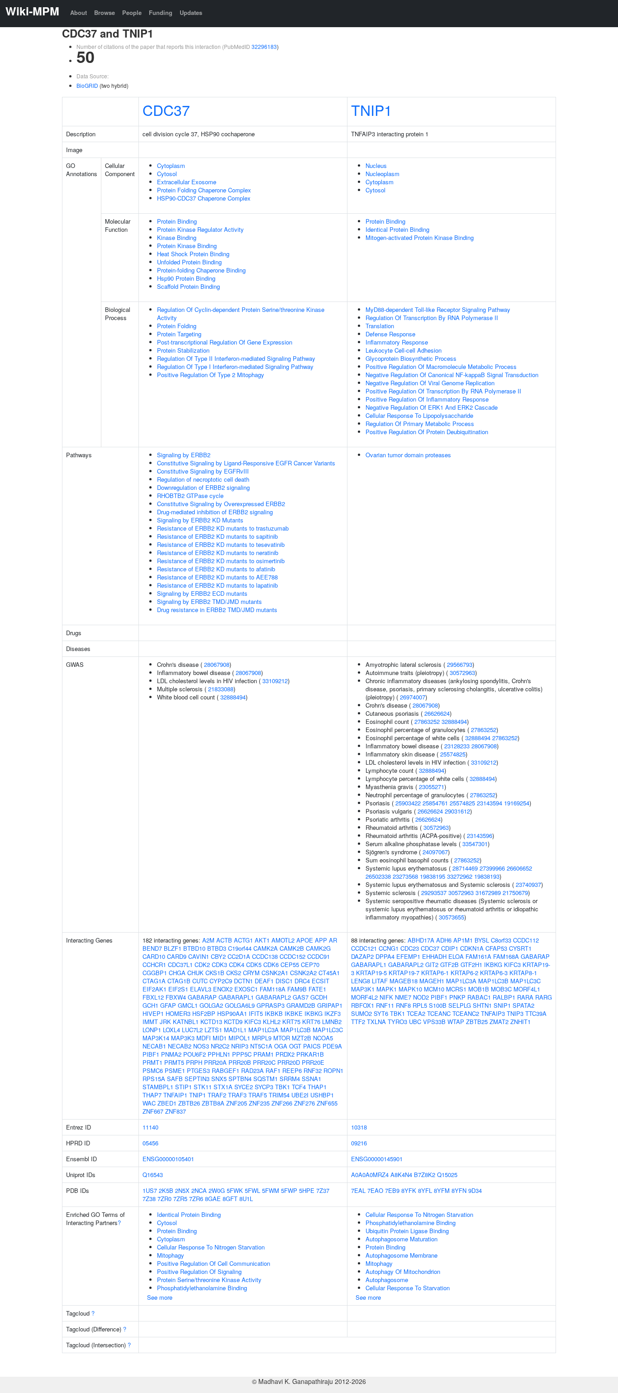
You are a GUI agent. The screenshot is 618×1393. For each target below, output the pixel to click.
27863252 (427, 721)
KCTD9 (233, 1021)
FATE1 (317, 989)
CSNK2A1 (274, 972)
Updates (191, 12)
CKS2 (233, 972)
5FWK (235, 1190)
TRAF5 (257, 1095)
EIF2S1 (178, 989)
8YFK (408, 1190)
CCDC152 (292, 956)
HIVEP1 (153, 1013)
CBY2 (218, 956)
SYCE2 (243, 1086)
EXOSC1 (246, 989)
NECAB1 (154, 1046)
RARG (543, 997)
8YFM (442, 1190)
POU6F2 (194, 1054)
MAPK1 (386, 989)
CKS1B (214, 972)
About (78, 12)
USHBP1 (322, 1095)
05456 (150, 1143)
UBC (415, 1021)
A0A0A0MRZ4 (370, 1174)
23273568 (405, 876)
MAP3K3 (183, 1038)
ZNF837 (175, 1111)
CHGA (177, 972)
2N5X (182, 1190)
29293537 (434, 892)
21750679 (515, 892)
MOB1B (478, 989)
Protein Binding (177, 221)
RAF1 (273, 1070)
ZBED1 (166, 1103)
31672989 (488, 892)
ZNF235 (259, 1103)
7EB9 (392, 1190)
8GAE (213, 1198)
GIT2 (431, 964)
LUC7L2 (192, 1029)
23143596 (479, 835)
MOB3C (501, 989)
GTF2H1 (471, 964)
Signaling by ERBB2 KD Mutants (200, 520)
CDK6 (271, 964)
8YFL (425, 1190)
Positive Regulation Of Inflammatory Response (427, 399)
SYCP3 (264, 1086)
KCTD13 (211, 1021)
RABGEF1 (225, 1070)
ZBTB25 (477, 1021)
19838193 (486, 876)
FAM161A (478, 956)
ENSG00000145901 (377, 1158)
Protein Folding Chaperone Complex (204, 190)
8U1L (246, 1198)
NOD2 (421, 997)
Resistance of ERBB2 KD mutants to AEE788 (217, 577)
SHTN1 (482, 1005)
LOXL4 (171, 1029)
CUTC (200, 981)
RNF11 (385, 1005)
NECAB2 (179, 1046)
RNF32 (313, 1070)
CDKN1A (472, 948)
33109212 (275, 680)
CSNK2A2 (303, 972)
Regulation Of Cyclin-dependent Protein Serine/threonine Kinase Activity (240, 313)
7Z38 (149, 1198)
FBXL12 (153, 997)
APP (321, 940)
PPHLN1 (219, 1054)
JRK (165, 1021)
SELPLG (459, 1005)
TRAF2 (217, 1095)
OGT (295, 1046)
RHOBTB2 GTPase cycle (190, 495)
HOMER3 (178, 1013)
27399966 (492, 868)
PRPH (194, 1062)
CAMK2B (292, 948)
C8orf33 (501, 940)
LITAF (380, 981)
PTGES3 (198, 1070)
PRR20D (288, 1062)
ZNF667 (153, 1111)
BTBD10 (194, 948)
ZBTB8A (213, 1103)
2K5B (166, 1190)
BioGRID (87, 85)
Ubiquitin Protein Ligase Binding (407, 1230)
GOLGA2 (211, 1005)
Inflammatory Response (397, 342)
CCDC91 (318, 956)
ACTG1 (243, 940)
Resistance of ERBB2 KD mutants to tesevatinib (221, 544)
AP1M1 (463, 940)
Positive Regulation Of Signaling (199, 1271)
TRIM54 (279, 1095)
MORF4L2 (364, 997)
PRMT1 (152, 1062)
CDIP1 (449, 948)
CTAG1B (178, 981)
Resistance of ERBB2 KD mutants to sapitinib (217, 536)
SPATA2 (523, 1005)
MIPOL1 (239, 1038)
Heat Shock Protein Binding (193, 253)
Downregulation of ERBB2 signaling (203, 487)
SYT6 (381, 1013)
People (132, 12)
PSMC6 (153, 1070)
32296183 (264, 46)
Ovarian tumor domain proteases (408, 454)
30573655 (451, 917)
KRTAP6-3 (494, 972)
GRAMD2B (300, 1005)
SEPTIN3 (197, 1078)
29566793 (459, 664)
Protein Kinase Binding (187, 245)
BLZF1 (172, 948)
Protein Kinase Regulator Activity (200, 229)
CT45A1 (329, 972)
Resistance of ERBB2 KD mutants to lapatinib (217, 585)
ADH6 (444, 940)
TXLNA (376, 1021)
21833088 (220, 689)
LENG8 (360, 981)
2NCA (199, 1190)
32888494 (233, 697)
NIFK (386, 997)
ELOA (456, 956)
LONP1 (152, 1029)
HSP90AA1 (232, 1013)
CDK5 (253, 964)
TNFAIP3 (493, 1013)
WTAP (455, 1021)
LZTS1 (213, 1029)
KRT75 (291, 1021)
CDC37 (166, 109)
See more (159, 1297)
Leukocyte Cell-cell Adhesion (404, 350)
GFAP (168, 1005)
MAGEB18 (404, 981)
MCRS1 (456, 989)
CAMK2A (265, 948)
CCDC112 (526, 940)
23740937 (528, 884)
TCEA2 (416, 1013)
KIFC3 (252, 1021)
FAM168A (506, 956)
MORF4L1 (526, 989)
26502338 (378, 876)
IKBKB (274, 1013)
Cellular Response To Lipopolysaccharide (419, 415)
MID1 (220, 1038)
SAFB (175, 1078)
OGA (280, 1046)
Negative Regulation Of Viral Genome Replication (430, 382)
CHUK (195, 972)
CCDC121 (364, 948)
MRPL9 (261, 1038)
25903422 (408, 803)
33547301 (475, 843)
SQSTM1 (265, 1078)
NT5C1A (261, 1046)
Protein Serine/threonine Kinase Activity (209, 1279)
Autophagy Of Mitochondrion (403, 1271)
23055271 (431, 786)
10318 (359, 1127)
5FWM (270, 1190)
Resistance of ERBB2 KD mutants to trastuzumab (223, 528)
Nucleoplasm (382, 173)
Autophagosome (387, 1279)
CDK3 (219, 964)
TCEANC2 (465, 1013)
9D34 (475, 1190)
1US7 (150, 1190)
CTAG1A (154, 981)
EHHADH (434, 956)
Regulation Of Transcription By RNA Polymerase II (432, 317)
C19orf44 (240, 948)
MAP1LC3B (295, 1029)
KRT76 (311, 1021)
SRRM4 (290, 1078)
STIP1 (183, 1086)
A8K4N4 (401, 1174)
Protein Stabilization (183, 350)
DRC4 (302, 981)
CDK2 (202, 964)
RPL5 (420, 1005)
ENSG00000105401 (168, 1158)
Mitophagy (170, 1255)
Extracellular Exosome (186, 181)
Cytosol (167, 173)
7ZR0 (164, 1198)
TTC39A (536, 1013)
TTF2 (358, 1021)
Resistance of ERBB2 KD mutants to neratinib (217, 552)
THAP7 (152, 1095)
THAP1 (317, 1086)
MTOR (281, 1038)
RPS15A (154, 1078)
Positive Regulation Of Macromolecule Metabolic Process (441, 366)
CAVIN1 (198, 956)
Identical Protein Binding (397, 229)
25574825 (453, 754)
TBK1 (282, 1086)
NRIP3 (239, 1046)
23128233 (457, 746)
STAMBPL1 (158, 1086)
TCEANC (439, 1013)
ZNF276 (304, 1103)
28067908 (216, 664)
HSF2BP (203, 1013)
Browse (104, 12)
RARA (525, 997)
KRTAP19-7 (404, 972)
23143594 (489, 803)
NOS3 (201, 1046)
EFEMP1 (408, 956)
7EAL (358, 1190)
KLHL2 (271, 1021)
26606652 (519, 868)
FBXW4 (176, 997)
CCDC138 (265, 956)
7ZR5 (180, 1198)
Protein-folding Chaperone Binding (201, 270)
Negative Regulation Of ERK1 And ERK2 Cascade (432, 407)
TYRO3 (397, 1021)
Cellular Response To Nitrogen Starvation (211, 1247)
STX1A (223, 1086)
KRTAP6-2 (464, 972)
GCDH (318, 997)
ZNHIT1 (520, 1021)
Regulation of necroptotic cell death (203, 479)
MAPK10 (410, 989)
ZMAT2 (499, 1021)
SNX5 (219, 1078)
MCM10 (434, 989)
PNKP (457, 997)
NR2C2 (220, 1046)
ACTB (224, 940)
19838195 (432, 876)
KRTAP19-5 (371, 972)
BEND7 (152, 948)
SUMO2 (361, 1013)
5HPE (306, 1190)
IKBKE (294, 1013)
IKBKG (313, 1013)
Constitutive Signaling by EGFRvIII (203, 471)
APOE (304, 940)
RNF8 (403, 1005)
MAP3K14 (156, 1038)
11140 (150, 1127)
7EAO (375, 1190)
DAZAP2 (362, 956)
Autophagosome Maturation (401, 1239)
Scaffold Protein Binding (188, 286)
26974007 (412, 697)
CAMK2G (318, 948)
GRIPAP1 (329, 1005)
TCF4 (299, 1086)
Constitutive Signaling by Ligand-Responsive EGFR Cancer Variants (246, 463)
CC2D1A (239, 956)
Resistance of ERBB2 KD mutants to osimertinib (221, 560)
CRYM (251, 972)
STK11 (203, 1086)
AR (333, 940)
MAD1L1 (235, 1029)
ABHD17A (421, 940)
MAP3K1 (363, 989)
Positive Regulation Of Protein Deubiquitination (427, 431)
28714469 (465, 868)
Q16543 (153, 1174)
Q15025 (447, 1174)
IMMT (150, 1021)
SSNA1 (311, 1078)
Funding (160, 12)
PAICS (312, 1046)
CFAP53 (496, 948)
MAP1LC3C (328, 1029)
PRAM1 (263, 1054)
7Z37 (322, 1190)
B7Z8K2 (424, 1174)
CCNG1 (389, 948)
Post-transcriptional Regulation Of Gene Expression (224, 342)
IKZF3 (332, 1013)
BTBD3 (216, 948)
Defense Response (390, 334)
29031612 (457, 811)
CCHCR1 (154, 964)
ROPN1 (333, 1070)
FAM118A (272, 989)
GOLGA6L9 (240, 1005)
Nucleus (376, 165)
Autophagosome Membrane (401, 1255)
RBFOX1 (362, 1005)
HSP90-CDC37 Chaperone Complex (204, 198)
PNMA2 (171, 1054)
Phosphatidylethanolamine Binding (202, 1287)
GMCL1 (188, 1005)
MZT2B (301, 1038)
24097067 (435, 851)
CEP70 (310, 964)
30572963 (462, 672)
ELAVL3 (200, 989)
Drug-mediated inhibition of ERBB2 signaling (215, 511)
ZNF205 (236, 1103)
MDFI (203, 1038)
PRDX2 (285, 1054)
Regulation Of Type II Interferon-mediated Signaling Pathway (236, 358)
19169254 (516, 803)
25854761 (435, 803)
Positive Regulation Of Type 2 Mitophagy (210, 374)
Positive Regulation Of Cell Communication (213, 1263)
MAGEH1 (431, 981)
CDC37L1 (180, 964)
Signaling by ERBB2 (183, 454)
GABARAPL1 (236, 997)
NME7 (403, 997)
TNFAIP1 (175, 1095)
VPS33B (434, 1021)
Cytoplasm (171, 165)
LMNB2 (332, 1021)
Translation (380, 325)
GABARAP (202, 997)
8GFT (230, 1198)
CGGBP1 (155, 972)
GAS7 (301, 997)
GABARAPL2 (273, 997)
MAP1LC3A (263, 1029)
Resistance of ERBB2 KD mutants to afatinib (216, 569)
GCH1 (150, 1005)
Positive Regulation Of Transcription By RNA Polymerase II (443, 391)
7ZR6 (196, 1198)
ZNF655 (327, 1103)
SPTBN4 (240, 1078)
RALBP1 (504, 997)
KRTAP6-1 (435, 972)
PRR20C (264, 1062)
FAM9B (297, 989)
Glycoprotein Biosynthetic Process (411, 358)
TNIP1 (371, 109)
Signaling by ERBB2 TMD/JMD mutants (209, 601)
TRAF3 (237, 1095)
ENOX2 (223, 989)
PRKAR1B (310, 1054)
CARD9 (176, 956)
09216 (359, 1143)
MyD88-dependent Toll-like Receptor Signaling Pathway (438, 309)
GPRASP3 (271, 1005)
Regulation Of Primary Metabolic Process (420, 423)
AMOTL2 (283, 940)
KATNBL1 (186, 1021)
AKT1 (262, 940)
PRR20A (215, 1062)
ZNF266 (281, 1103)
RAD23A (252, 1070)
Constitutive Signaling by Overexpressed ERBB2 (221, 503)
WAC (149, 1103)
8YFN (459, 1190)
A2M (208, 940)
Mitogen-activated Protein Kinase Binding (420, 237)
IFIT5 (256, 1013)
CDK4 (236, 964)
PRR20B (239, 1062)
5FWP (289, 1190)
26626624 (437, 713)
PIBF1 (151, 1054)
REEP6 (292, 1070)
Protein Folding (176, 325)
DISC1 (284, 981)
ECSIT (320, 981)
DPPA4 (385, 956)
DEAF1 (264, 981)
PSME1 (175, 1070)
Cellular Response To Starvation (408, 1287)
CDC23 (409, 948)
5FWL (252, 1190)
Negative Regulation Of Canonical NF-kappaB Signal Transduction (452, 374)
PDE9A (332, 1046)
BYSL (482, 940)
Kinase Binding (176, 237)
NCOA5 (323, 1038)
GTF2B (449, 964)
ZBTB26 (189, 1103)
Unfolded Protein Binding (189, 262)
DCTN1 (243, 981)
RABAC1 (479, 997)
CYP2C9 (220, 981)
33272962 (459, 876)
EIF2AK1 (154, 989)
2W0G (217, 1190)
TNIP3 (515, 1013)
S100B (438, 1005)
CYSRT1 (520, 948)
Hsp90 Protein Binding (186, 278)
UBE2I (300, 1095)
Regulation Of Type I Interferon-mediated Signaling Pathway (235, 366)
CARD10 (154, 956)
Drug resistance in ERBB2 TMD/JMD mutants (217, 609)
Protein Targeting (179, 334)
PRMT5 (174, 1062)
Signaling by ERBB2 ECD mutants (202, 593)
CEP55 (289, 964)
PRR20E (313, 1062)
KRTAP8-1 (523, 972)
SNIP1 (502, 1005)
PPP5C (242, 1054)
